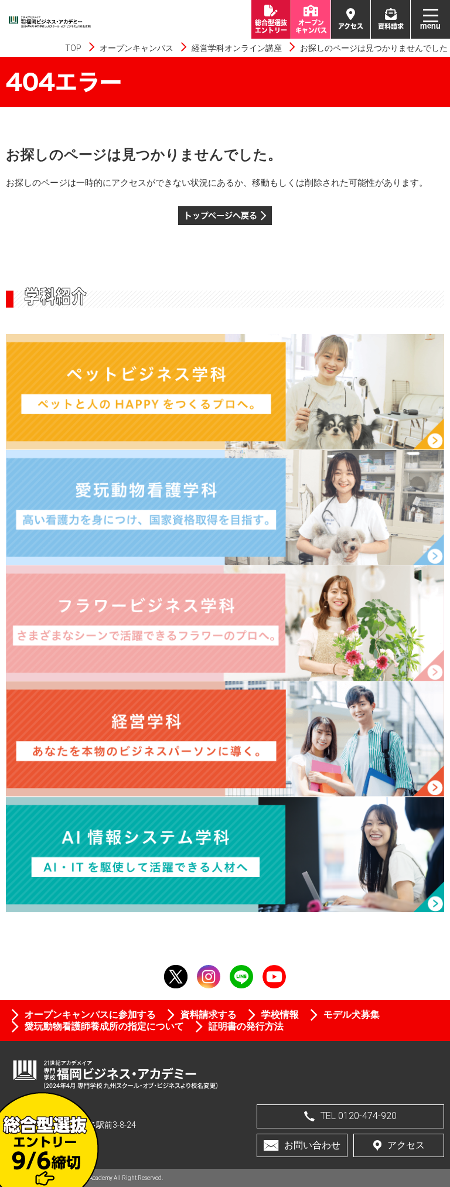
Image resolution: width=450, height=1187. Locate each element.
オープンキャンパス (136, 48)
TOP (73, 48)
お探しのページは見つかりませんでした (374, 48)
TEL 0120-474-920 (359, 1115)
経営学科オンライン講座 (237, 48)
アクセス (406, 1145)
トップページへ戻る (220, 215)
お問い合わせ (312, 1145)
